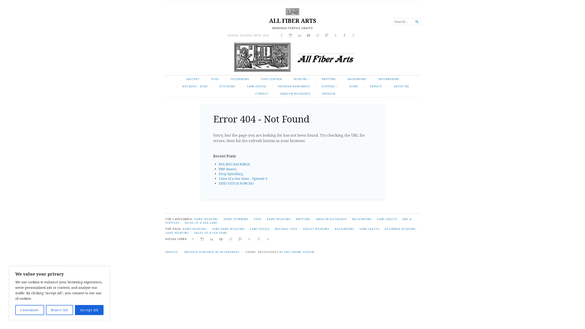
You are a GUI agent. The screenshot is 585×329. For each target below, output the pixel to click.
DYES (215, 79)
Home (353, 86)
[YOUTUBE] (221, 239)
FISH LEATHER (271, 79)
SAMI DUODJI (256, 86)
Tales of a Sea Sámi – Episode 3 (243, 178)
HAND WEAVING (206, 219)
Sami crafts (369, 229)
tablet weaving (316, 229)
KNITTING (329, 79)
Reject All (59, 310)
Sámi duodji (259, 229)
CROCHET (192, 79)
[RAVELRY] (249, 239)
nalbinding (344, 229)
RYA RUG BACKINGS (234, 164)
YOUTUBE (328, 86)
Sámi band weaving (228, 229)
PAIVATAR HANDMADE (294, 86)
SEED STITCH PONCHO (236, 183)
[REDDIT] (231, 239)
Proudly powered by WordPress (211, 252)
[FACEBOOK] (259, 239)
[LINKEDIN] (212, 239)
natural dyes (286, 229)
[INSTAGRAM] (202, 239)
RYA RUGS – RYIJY (195, 86)
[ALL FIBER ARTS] (292, 58)
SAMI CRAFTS (387, 219)
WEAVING (301, 79)
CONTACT (262, 93)
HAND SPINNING (236, 219)
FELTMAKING (240, 79)
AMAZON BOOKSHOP (295, 93)
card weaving (177, 232)
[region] (59, 293)
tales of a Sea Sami (210, 232)
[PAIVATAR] (268, 239)
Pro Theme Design (299, 252)
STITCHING (227, 86)
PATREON (328, 93)
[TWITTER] (193, 239)
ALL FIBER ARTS (292, 20)
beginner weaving (400, 229)
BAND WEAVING (279, 219)
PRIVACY (376, 86)
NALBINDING (357, 79)
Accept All (89, 310)
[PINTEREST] (240, 239)
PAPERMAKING (388, 79)
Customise (29, 310)
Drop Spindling (231, 174)
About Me (401, 86)
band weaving (195, 229)
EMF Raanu (228, 169)
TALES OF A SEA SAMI (200, 222)
